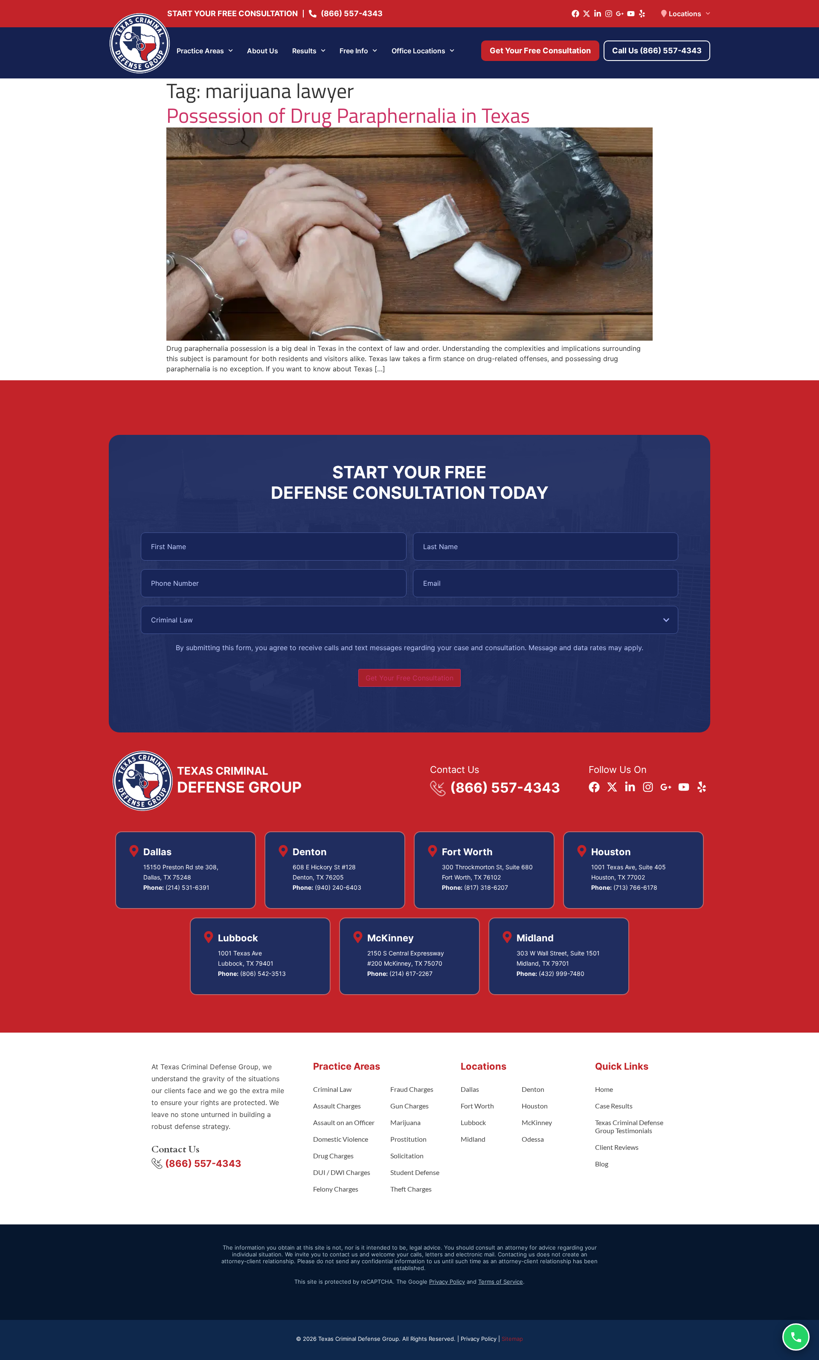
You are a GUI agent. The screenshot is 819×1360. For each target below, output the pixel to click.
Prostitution (408, 1139)
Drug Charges (333, 1156)
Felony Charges (335, 1189)
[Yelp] (642, 13)
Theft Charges (411, 1189)
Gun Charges (409, 1106)
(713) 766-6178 (635, 887)
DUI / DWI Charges (341, 1172)
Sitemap (512, 1338)
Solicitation (407, 1156)
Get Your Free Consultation (409, 678)
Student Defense (414, 1172)
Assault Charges (337, 1106)
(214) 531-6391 (187, 887)
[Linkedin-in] (597, 13)
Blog (601, 1164)
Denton (533, 1089)
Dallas (470, 1089)
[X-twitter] (586, 13)
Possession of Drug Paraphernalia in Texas (348, 115)
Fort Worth (477, 1106)
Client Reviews (617, 1147)
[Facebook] (575, 13)
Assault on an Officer (344, 1122)
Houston (535, 1106)
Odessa (533, 1139)
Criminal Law (332, 1089)
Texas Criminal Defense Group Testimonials (629, 1126)
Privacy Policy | (481, 1338)
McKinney (537, 1122)
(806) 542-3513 (263, 973)
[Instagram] (609, 13)
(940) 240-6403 (338, 887)
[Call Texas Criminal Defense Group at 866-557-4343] (796, 1337)
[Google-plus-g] (620, 13)
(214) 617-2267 (411, 973)
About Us (262, 50)
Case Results (614, 1106)
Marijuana (405, 1122)
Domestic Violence (340, 1139)
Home (604, 1089)
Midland (473, 1139)
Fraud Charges (411, 1089)
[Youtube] (631, 13)
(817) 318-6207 (486, 887)
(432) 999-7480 (561, 973)
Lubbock (473, 1122)
